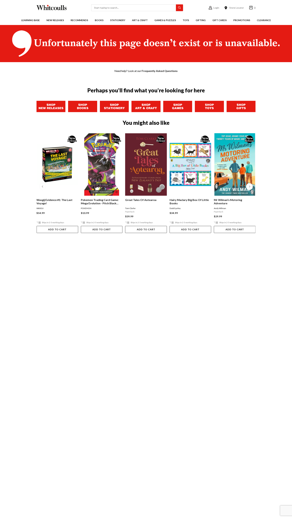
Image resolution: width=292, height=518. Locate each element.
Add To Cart (57, 229)
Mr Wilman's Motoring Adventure (228, 201)
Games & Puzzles (165, 20)
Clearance (264, 20)
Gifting (201, 20)
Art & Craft (140, 20)
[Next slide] (249, 186)
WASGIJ (40, 208)
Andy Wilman (220, 208)
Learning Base (30, 20)
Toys (186, 20)
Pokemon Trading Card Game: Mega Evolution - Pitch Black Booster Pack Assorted (99, 201)
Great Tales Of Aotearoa (140, 199)
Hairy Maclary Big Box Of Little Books (189, 201)
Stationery (117, 20)
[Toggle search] (179, 7)
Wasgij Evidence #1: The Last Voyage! (54, 201)
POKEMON (86, 208)
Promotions (241, 20)
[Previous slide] (42, 186)
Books (99, 20)
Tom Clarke (130, 208)
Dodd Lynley (174, 208)
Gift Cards (219, 20)
